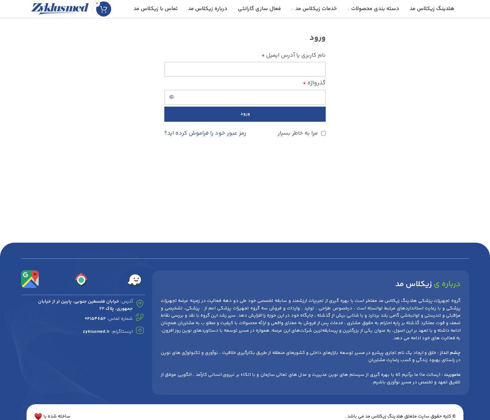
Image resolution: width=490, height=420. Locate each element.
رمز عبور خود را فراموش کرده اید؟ (205, 133)
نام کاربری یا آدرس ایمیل (294, 55)
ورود (245, 113)
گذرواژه (314, 83)
